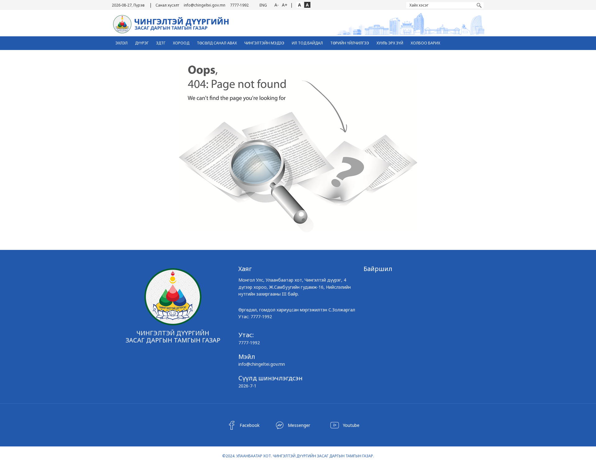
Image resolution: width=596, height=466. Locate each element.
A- (276, 5)
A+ (284, 5)
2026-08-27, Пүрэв (128, 5)
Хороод (181, 43)
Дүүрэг (142, 43)
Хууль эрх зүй (390, 43)
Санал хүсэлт (167, 5)
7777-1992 (239, 5)
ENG (263, 5)
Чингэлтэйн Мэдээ (264, 43)
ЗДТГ (160, 43)
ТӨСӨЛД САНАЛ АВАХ (217, 43)
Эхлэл (121, 43)
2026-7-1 (247, 386)
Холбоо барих (425, 43)
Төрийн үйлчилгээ (349, 43)
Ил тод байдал (307, 43)
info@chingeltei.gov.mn (204, 5)
